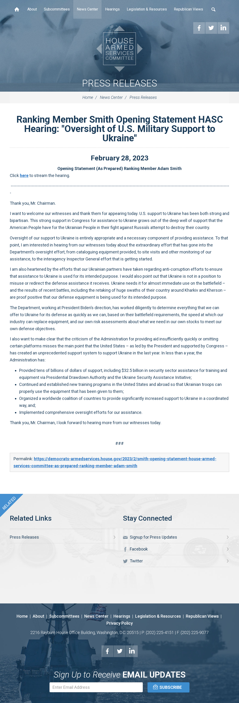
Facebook (138, 549)
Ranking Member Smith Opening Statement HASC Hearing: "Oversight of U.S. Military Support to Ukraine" (119, 129)
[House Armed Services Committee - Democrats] (119, 49)
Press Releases (119, 83)
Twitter (136, 560)
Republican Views (188, 9)
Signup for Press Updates (153, 537)
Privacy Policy (119, 623)
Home (17, 9)
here (24, 175)
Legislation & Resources (147, 9)
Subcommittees (57, 9)
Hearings (112, 9)
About (32, 9)
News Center (87, 9)
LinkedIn (132, 651)
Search (214, 9)
